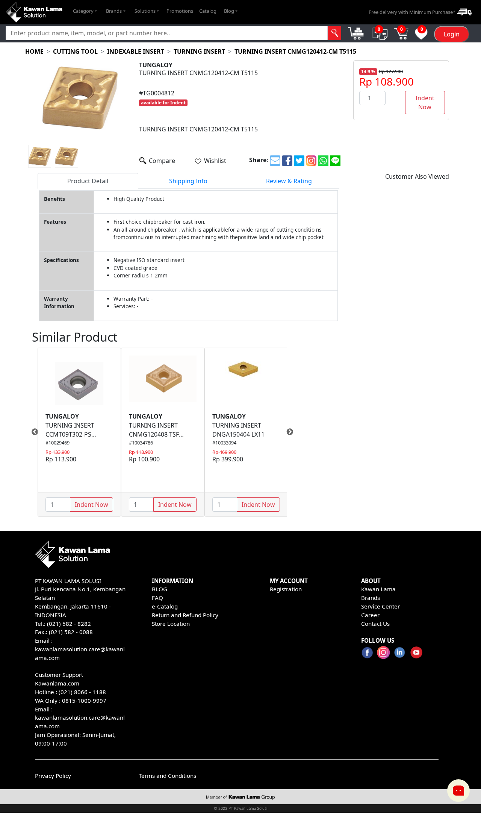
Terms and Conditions (167, 775)
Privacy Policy (53, 775)
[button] (85, 11)
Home (34, 51)
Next (292, 432)
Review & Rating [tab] (289, 181)
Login (452, 34)
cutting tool (75, 51)
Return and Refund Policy (185, 615)
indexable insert (135, 51)
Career (370, 615)
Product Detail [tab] (87, 181)
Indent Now (425, 102)
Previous (32, 432)
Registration (286, 589)
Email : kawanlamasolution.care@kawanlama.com (80, 717)
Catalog (207, 11)
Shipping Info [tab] (188, 181)
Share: (258, 160)
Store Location (171, 623)
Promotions (179, 11)
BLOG (159, 589)
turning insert (199, 51)
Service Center (380, 606)
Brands (370, 597)
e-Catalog (165, 606)
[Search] (334, 33)
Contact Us (375, 623)
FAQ (157, 597)
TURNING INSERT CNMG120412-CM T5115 (295, 51)
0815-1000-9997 (84, 700)
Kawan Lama (378, 589)
